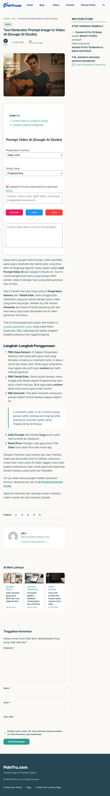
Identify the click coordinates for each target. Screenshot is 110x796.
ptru (23, 533)
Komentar (8, 648)
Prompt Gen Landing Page (48, 787)
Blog (42, 5)
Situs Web (8, 717)
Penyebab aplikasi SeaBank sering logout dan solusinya (33, 598)
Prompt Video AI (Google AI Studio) (30, 121)
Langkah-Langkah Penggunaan (28, 125)
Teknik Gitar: (13, 168)
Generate (14, 212)
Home (30, 5)
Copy (34, 212)
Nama (7, 688)
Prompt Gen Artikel (12, 787)
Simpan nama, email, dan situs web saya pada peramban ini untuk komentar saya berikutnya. (34, 733)
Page (28, 787)
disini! (9, 190)
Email (6, 702)
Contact (70, 5)
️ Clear (54, 212)
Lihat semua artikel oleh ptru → (34, 542)
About (56, 5)
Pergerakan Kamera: (18, 150)
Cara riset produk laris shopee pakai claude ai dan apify (54, 598)
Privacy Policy (88, 5)
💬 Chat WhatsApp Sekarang (88, 64)
